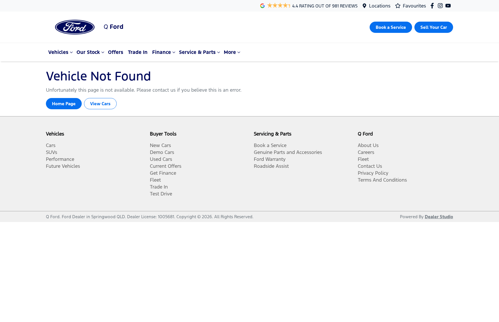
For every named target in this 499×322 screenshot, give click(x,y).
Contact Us (370, 166)
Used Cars (161, 159)
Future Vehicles (63, 166)
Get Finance (163, 173)
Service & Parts (197, 52)
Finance (161, 52)
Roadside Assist (271, 166)
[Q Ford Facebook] (433, 5)
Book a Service (270, 145)
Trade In (138, 52)
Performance (60, 159)
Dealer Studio (439, 216)
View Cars (100, 103)
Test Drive (161, 194)
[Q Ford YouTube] (449, 5)
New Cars (160, 145)
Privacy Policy (373, 173)
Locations (379, 6)
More (230, 52)
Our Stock (88, 52)
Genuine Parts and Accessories (288, 152)
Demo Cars (162, 152)
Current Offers (165, 166)
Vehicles (58, 52)
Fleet (155, 180)
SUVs (51, 152)
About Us (368, 145)
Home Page (64, 103)
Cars (50, 145)
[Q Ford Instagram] (441, 5)
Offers (115, 52)
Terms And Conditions (382, 180)
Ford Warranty (270, 159)
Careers (366, 152)
